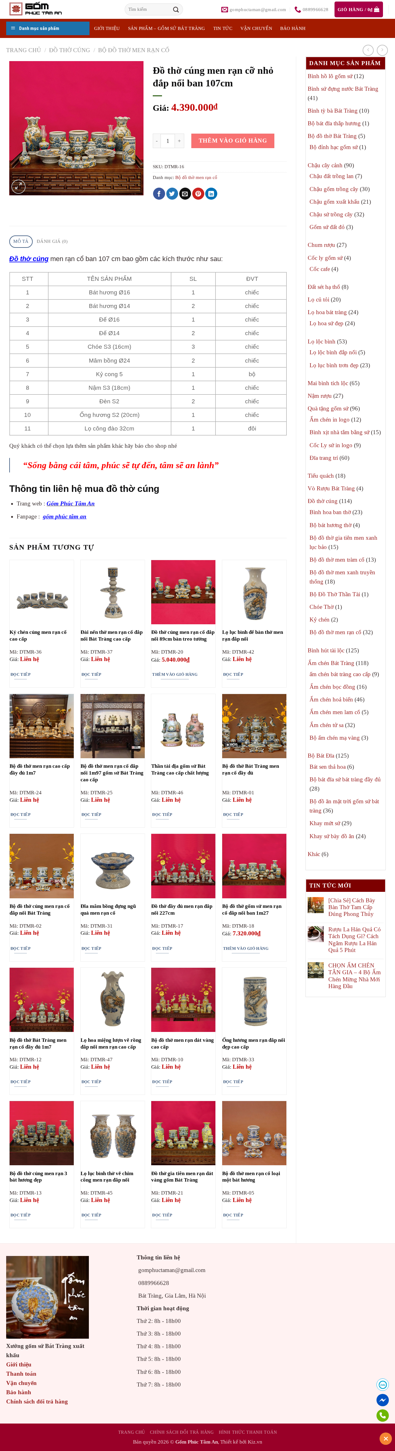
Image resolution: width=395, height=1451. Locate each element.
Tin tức (222, 28)
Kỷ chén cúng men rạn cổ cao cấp (38, 635)
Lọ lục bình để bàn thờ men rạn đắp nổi (252, 635)
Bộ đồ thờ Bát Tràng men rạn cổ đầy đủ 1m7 (38, 1043)
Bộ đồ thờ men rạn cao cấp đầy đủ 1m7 (40, 769)
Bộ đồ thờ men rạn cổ (133, 50)
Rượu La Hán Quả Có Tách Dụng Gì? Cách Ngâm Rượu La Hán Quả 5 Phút (354, 939)
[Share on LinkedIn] (211, 194)
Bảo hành (293, 28)
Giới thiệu (18, 1364)
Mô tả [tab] (21, 241)
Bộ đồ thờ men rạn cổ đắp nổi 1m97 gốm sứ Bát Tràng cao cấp (112, 773)
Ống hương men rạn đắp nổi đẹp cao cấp (253, 1043)
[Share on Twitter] (172, 194)
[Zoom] (18, 186)
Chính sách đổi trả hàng (37, 1401)
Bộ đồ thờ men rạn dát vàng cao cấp (182, 1043)
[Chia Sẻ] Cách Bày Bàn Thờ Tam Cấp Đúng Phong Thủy (351, 907)
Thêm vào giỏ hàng (233, 140)
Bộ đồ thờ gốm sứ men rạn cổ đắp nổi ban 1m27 (251, 909)
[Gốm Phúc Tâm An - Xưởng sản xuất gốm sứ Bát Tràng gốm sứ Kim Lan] (42, 9)
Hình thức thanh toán (248, 1432)
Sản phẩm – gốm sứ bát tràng (166, 28)
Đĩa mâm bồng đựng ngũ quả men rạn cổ (108, 909)
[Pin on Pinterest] (198, 194)
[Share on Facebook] (159, 194)
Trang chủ (23, 50)
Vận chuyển (256, 28)
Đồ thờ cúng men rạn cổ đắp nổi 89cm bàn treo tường (182, 635)
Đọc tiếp (20, 674)
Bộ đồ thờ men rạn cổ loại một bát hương (251, 1176)
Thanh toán (21, 1373)
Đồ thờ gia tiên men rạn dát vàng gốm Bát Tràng (182, 1176)
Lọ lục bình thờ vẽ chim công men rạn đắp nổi (107, 1176)
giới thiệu (107, 28)
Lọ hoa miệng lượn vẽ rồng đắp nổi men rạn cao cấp (111, 1043)
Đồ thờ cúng (69, 50)
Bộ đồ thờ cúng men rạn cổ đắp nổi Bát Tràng (40, 909)
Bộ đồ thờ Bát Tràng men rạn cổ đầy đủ (250, 769)
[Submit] (176, 9)
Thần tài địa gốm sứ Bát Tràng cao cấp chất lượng (180, 769)
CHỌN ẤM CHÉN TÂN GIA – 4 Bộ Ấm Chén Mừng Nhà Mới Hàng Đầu (354, 975)
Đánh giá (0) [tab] (52, 241)
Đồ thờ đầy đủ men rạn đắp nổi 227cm (181, 909)
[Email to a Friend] (185, 194)
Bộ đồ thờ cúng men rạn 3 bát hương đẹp (38, 1176)
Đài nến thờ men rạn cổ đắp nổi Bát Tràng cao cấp (112, 635)
